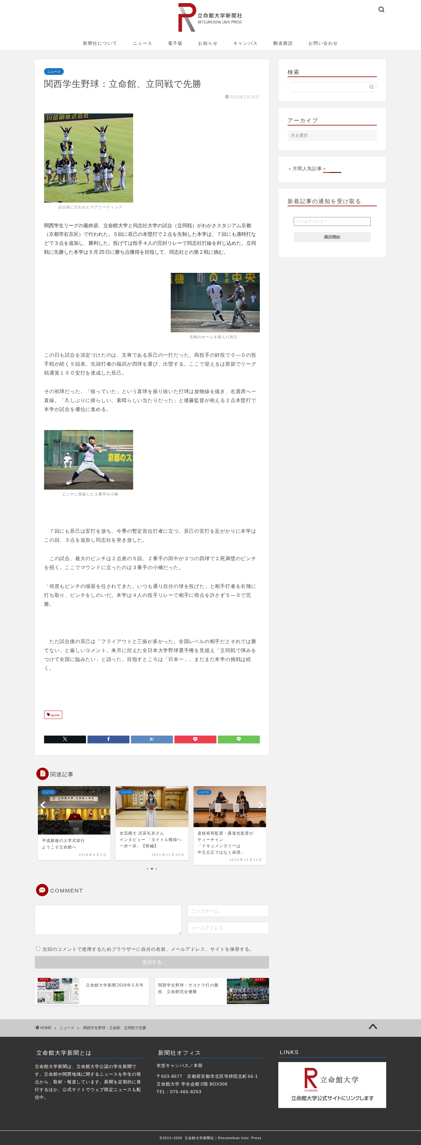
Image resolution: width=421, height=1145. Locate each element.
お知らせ (208, 43)
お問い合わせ (323, 43)
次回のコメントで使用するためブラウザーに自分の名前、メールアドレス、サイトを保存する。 (149, 949)
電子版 (175, 43)
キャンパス (245, 43)
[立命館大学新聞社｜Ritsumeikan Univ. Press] (210, 31)
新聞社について (100, 43)
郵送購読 (283, 43)
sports (54, 715)
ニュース (143, 43)
